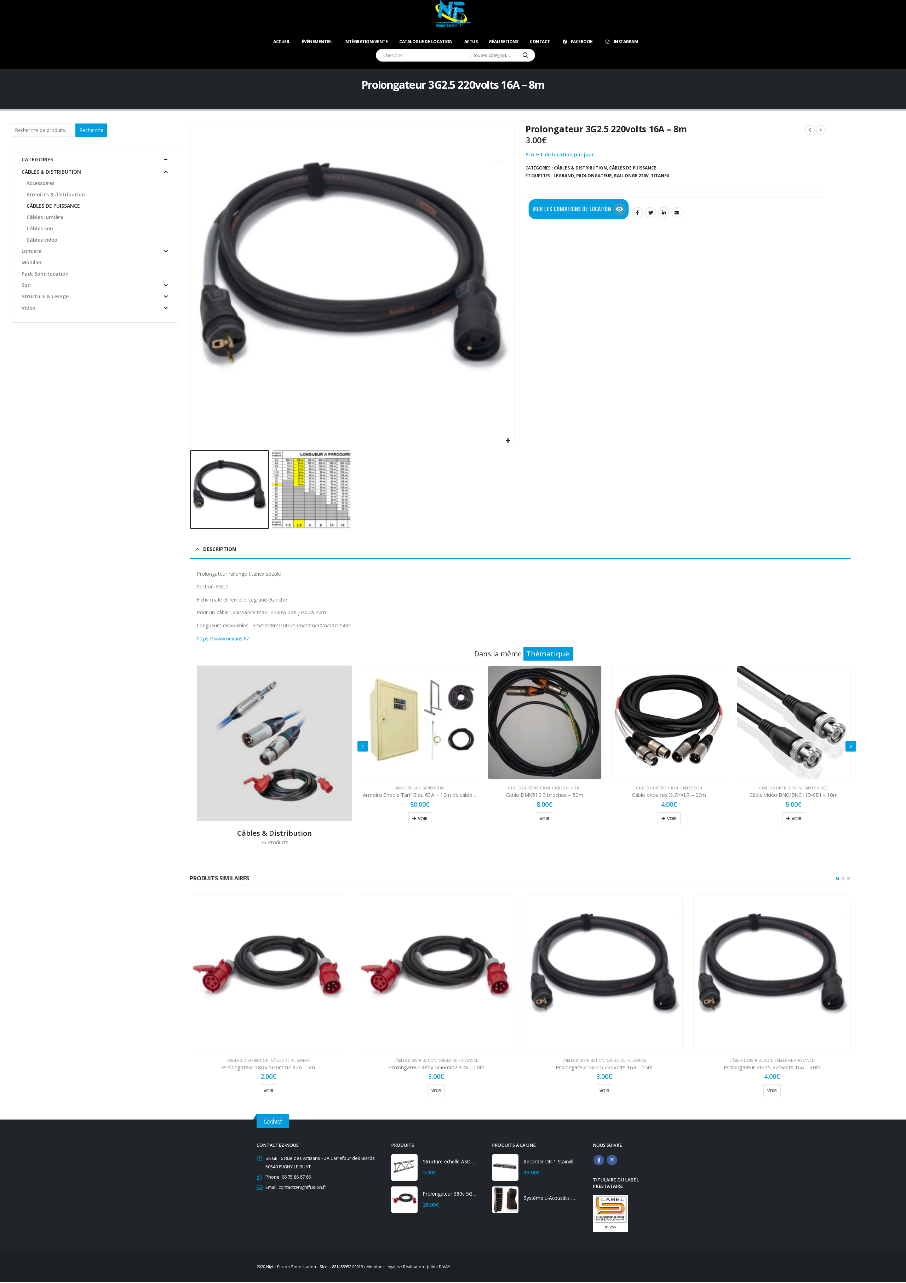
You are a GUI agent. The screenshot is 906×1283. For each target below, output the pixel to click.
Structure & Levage (45, 296)
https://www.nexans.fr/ (223, 638)
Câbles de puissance (632, 168)
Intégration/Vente (366, 42)
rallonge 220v (631, 176)
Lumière (31, 251)
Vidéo (28, 307)
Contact (540, 42)
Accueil (281, 42)
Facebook (582, 42)
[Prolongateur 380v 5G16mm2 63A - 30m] (404, 1199)
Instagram (626, 42)
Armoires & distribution (420, 788)
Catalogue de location (426, 42)
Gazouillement (650, 212)
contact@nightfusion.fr (302, 1187)
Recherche (91, 130)
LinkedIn (663, 212)
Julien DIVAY (438, 1266)
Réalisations (503, 42)
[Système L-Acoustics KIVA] (505, 1199)
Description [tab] (219, 549)
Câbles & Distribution (580, 168)
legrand (564, 176)
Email (677, 212)
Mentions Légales (383, 1266)
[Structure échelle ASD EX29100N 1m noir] (404, 1167)
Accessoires (41, 183)
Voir (423, 819)
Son (26, 285)
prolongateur (594, 176)
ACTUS (471, 42)
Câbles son (691, 788)
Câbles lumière (566, 788)
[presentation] (191, 285)
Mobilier (32, 262)
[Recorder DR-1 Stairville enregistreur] (505, 1167)
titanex (660, 176)
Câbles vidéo (815, 788)
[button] (837, 878)
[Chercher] (525, 55)
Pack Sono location (45, 273)
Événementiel (317, 42)
